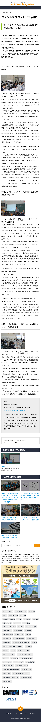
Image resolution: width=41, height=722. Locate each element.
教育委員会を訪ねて (22, 666)
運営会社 (32, 713)
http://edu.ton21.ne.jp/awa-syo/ (15, 410)
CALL (20, 619)
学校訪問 (29, 631)
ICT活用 (33, 611)
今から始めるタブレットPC (25, 654)
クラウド (6, 658)
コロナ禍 (6, 650)
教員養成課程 (31, 662)
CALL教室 (27, 623)
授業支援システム (8, 666)
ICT (5, 615)
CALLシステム (7, 631)
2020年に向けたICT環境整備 (11, 670)
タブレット (17, 623)
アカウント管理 (27, 670)
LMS (14, 650)
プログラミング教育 (24, 650)
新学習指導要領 (27, 677)
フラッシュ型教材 (8, 611)
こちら (34, 561)
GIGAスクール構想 (22, 611)
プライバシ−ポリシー (22, 713)
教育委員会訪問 (8, 634)
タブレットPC (20, 634)
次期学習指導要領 (19, 638)
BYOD (35, 642)
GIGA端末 (15, 658)
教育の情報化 (7, 623)
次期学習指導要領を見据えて (21, 673)
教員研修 (29, 646)
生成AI (29, 634)
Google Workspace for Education (13, 646)
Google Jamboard (27, 658)
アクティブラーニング (9, 654)
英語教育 (28, 619)
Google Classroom (9, 619)
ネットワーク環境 (32, 627)
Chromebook (14, 615)
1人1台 (36, 619)
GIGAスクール (8, 662)
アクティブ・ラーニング (9, 627)
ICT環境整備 (7, 638)
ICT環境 (24, 615)
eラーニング (7, 673)
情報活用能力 (7, 681)
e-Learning (7, 642)
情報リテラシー (32, 638)
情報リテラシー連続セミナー (11, 677)
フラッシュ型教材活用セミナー (21, 642)
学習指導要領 (19, 631)
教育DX (21, 627)
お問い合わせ (9, 713)
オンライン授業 (19, 662)
